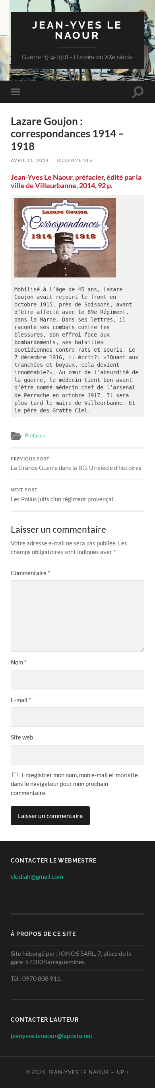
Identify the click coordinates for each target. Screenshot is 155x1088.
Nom (19, 662)
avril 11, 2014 (30, 160)
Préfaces (35, 435)
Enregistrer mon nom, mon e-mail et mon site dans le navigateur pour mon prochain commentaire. (74, 783)
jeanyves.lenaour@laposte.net (52, 1035)
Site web (22, 737)
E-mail (21, 699)
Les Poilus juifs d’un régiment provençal (62, 495)
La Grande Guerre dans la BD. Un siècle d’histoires (76, 464)
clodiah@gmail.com (37, 876)
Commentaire (30, 572)
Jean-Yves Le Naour (77, 30)
